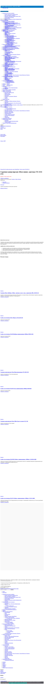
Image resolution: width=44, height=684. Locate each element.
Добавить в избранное (4, 178)
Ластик (6, 47)
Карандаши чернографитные (10, 66)
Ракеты (8, 83)
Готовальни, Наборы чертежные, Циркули (12, 101)
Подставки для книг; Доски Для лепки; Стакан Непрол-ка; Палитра (17, 653)
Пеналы (6, 106)
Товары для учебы (6, 99)
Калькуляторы (7, 50)
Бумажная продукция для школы (9, 30)
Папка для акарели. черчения (10, 33)
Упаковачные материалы (9, 81)
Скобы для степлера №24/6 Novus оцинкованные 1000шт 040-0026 (15, 388)
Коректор (6, 53)
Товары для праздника (7, 90)
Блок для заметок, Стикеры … (10, 23)
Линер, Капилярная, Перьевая (12, 71)
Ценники (6, 20)
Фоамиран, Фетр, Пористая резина (11, 87)
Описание (2, 184)
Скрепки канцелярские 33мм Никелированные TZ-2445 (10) (14, 372)
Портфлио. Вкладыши (9, 76)
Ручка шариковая (10, 52)
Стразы (6, 97)
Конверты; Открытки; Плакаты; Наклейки (10, 47)
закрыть (1, 670)
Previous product (3, 106)
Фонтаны (8, 85)
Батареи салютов (10, 80)
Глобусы (6, 100)
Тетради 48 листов (10, 25)
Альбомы (6, 22)
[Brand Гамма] (9, 513)
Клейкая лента (7, 34)
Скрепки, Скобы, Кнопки (9, 37)
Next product (2, 136)
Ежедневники (7, 18)
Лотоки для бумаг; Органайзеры (11, 56)
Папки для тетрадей (8, 105)
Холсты (6, 98)
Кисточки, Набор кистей (9, 92)
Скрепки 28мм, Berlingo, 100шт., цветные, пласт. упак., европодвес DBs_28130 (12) (19, 292)
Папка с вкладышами (9, 42)
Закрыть (1, 290)
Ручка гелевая (9, 72)
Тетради (6, 24)
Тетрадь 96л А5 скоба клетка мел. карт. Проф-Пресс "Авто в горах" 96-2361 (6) (14, 169)
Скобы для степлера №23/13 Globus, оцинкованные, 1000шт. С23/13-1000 (17, 498)
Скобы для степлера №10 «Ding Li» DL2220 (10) (11, 317)
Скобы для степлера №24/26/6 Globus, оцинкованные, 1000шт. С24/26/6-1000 (18, 459)
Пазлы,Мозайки (8, 94)
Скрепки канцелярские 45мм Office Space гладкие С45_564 (14, 421)
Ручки (6, 50)
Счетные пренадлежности (9, 70)
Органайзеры (7, 41)
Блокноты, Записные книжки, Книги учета (13, 24)
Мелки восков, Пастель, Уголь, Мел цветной (13, 61)
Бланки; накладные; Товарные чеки (11, 14)
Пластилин (7, 95)
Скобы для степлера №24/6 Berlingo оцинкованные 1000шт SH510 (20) (16, 334)
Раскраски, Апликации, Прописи (11, 96)
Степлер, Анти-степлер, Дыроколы (13, 38)
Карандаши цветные (8, 45)
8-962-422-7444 (5, 88)
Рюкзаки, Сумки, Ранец (9, 68)
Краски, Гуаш (7, 93)
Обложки (6, 71)
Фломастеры (7, 79)
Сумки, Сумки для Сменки (10, 69)
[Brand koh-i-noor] (7, 560)
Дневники (6, 27)
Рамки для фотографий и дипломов (9, 89)
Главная (1, 104)
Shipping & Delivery (6, 182)
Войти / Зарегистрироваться (8, 667)
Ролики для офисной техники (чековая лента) (13, 27)
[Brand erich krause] (11, 565)
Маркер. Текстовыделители (10, 49)
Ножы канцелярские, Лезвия (10, 40)
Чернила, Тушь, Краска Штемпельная (11, 57)
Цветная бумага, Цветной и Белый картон (12, 45)
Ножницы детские (8, 73)
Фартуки (6, 78)
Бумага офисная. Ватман (9, 17)
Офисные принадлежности (8, 104)
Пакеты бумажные (8, 78)
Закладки (6, 67)
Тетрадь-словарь (10, 44)
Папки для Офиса (10, 43)
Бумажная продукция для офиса (8, 21)
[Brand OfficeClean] (5, 532)
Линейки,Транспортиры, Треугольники (12, 48)
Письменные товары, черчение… (9, 64)
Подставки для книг (8, 75)
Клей (6, 51)
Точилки (6, 72)
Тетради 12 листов (10, 35)
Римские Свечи (10, 84)
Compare (4, 666)
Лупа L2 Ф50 (2, 134)
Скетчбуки (7, 65)
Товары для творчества (7, 91)
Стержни (8, 53)
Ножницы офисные (8, 39)
